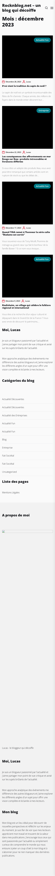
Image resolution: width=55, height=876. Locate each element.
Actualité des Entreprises (14, 415)
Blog (4, 439)
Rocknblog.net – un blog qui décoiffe (21, 8)
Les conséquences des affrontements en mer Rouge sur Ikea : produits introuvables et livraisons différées (26, 159)
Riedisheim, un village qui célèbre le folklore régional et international (26, 306)
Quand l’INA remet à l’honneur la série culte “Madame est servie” (26, 233)
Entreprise (44, 110)
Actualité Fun (42, 40)
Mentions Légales (10, 492)
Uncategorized (9, 471)
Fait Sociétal (8, 455)
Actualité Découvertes (13, 399)
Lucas (28, 81)
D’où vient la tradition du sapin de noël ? (24, 85)
